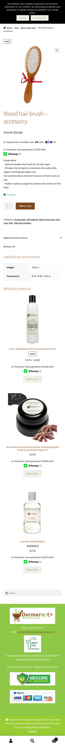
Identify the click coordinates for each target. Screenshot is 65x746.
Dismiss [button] (33, 731)
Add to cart (25, 205)
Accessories (20, 219)
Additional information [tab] (15, 237)
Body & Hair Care (28, 27)
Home (9, 27)
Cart (50, 738)
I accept (22, 18)
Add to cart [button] (32, 378)
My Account (11, 741)
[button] (57, 50)
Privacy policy (39, 18)
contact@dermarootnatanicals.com (36, 631)
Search (32, 741)
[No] (61, 11)
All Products (32, 219)
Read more (32, 473)
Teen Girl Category (22, 223)
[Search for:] (32, 593)
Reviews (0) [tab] (9, 246)
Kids (16, 27)
